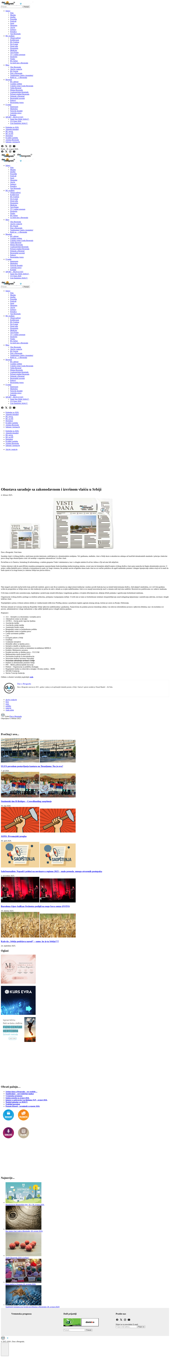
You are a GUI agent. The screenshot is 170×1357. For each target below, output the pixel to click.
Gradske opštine (16, 84)
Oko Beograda (15, 67)
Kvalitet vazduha (12, 138)
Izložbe (12, 17)
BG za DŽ (9, 134)
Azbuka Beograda (12, 140)
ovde (31, 677)
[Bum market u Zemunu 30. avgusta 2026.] (23, 1282)
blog (7, 702)
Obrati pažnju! (15, 38)
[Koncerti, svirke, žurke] (8, 1138)
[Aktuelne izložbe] (23, 1138)
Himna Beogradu (16, 90)
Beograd (9, 80)
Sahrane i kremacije (13, 142)
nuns (7, 704)
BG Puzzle (14, 71)
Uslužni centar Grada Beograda (21, 86)
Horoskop (9, 136)
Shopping (13, 25)
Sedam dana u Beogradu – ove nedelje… (21, 1092)
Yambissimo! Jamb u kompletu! (21, 75)
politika (8, 706)
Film (12, 13)
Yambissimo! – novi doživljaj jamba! (20, 1094)
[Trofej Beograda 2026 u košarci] (23, 1256)
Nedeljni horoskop (13, 1104)
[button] (5, 1349)
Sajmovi (13, 30)
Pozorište (13, 19)
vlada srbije (10, 710)
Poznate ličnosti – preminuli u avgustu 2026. (23, 1106)
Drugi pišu (14, 46)
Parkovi (13, 100)
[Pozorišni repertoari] (23, 1120)
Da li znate (14, 44)
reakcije (8, 708)
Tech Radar (14, 52)
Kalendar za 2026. (12, 127)
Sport (12, 23)
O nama (8, 105)
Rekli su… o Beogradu (18, 77)
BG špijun (14, 61)
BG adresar (14, 82)
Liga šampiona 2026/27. (19, 123)
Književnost (14, 40)
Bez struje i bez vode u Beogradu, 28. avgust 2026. (24, 1231)
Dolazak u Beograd (17, 96)
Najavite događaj (16, 111)
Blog (7, 65)
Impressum (14, 107)
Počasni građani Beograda (19, 94)
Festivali (13, 21)
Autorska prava (15, 113)
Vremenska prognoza (14, 1096)
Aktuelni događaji (12, 129)
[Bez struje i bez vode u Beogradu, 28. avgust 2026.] (23, 1229)
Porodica (13, 32)
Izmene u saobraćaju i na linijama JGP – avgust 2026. (26, 1100)
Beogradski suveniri (17, 98)
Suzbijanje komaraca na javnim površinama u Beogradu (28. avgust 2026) (33, 1307)
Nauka (12, 59)
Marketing (14, 109)
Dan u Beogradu (16, 73)
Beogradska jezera (17, 102)
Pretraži (26, 7)
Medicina (13, 50)
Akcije (12, 27)
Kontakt (13, 115)
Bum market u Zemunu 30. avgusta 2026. (21, 1284)
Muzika (13, 15)
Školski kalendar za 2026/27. (17, 1102)
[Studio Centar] (72, 1326)
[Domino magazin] (90, 1326)
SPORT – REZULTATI (14, 117)
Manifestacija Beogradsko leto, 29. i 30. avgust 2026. (25, 1205)
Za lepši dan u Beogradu (19, 63)
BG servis (9, 131)
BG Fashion (14, 42)
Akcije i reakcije (16, 69)
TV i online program (17, 55)
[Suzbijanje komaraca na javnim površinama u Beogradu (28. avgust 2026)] (23, 1305)
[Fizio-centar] (18, 1041)
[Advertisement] (85, 468)
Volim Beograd (15, 88)
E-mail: (135, 1324)
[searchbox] (11, 7)
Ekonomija (14, 48)
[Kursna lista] (18, 983)
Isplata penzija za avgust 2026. (17, 1098)
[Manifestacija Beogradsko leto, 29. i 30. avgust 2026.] (23, 1203)
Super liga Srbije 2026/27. (19, 119)
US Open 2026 (15, 121)
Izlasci (8, 11)
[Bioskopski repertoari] (8, 1120)
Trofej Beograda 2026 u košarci (17, 1258)
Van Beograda (15, 34)
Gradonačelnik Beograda (19, 92)
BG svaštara (10, 36)
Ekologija (13, 57)
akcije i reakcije (11, 700)
